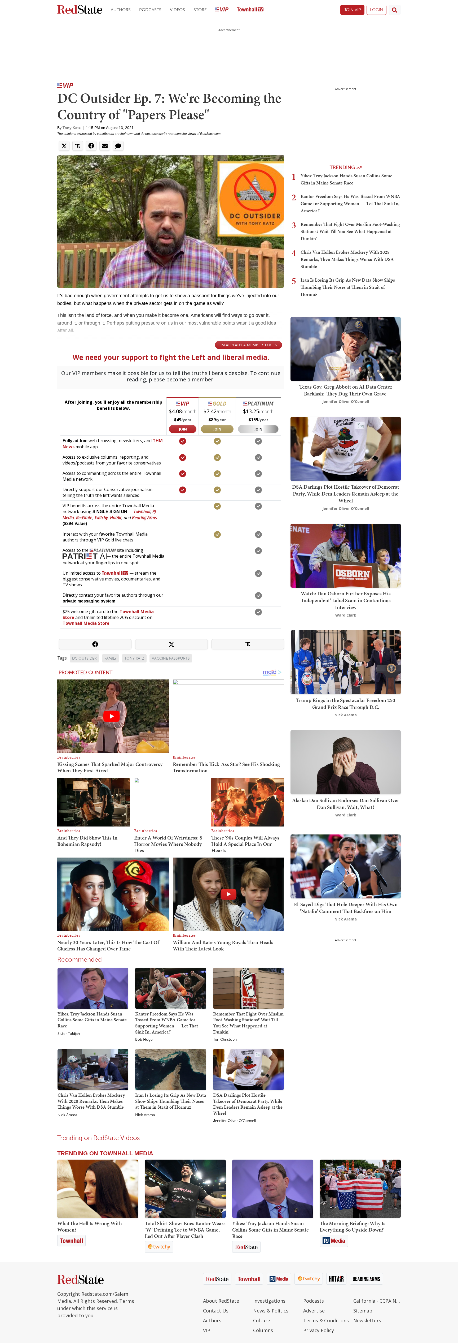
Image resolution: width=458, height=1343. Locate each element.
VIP (206, 1330)
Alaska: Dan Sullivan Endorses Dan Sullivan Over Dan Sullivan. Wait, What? (345, 804)
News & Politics (270, 1310)
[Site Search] (395, 10)
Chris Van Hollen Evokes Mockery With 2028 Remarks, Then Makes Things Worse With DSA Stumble (91, 1101)
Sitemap (362, 1310)
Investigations (269, 1301)
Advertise (314, 1310)
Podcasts (150, 9)
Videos (177, 9)
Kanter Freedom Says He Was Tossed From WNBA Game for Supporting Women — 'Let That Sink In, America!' (166, 1022)
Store (200, 9)
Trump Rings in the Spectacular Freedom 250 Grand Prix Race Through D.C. (345, 703)
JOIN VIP (352, 9)
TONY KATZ (134, 658)
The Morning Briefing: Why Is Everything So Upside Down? (352, 1226)
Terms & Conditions (326, 1320)
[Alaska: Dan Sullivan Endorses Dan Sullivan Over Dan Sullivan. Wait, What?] (345, 762)
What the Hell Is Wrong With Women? (89, 1226)
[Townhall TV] (250, 10)
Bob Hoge (144, 1040)
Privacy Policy (318, 1330)
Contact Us (215, 1310)
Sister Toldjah (69, 1034)
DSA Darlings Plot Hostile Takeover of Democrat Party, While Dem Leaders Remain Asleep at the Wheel (248, 1104)
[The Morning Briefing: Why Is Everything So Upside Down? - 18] (360, 1189)
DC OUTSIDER (84, 658)
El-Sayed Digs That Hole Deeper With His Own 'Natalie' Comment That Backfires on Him (346, 908)
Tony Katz (72, 128)
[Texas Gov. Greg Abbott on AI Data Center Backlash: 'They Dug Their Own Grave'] (345, 348)
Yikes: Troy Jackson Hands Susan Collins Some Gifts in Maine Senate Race (92, 1019)
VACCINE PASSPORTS (171, 658)
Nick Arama (67, 1115)
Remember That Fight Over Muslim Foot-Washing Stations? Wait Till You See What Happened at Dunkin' (248, 1022)
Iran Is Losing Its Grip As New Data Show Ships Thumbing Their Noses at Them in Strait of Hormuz (170, 1101)
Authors (121, 9)
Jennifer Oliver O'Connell (234, 1121)
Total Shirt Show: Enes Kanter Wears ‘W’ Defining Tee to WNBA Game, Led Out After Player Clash (185, 1230)
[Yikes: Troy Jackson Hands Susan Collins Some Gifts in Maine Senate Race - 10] (272, 1189)
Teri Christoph (225, 1040)
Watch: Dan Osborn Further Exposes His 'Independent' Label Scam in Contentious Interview (346, 600)
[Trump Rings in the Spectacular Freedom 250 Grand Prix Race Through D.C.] (345, 662)
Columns (263, 1330)
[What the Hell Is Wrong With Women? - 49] (97, 1189)
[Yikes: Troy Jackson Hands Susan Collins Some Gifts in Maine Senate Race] (93, 988)
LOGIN (376, 9)
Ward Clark (345, 615)
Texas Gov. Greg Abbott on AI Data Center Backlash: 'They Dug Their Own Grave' (345, 390)
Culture (261, 1320)
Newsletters (367, 1320)
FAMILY (110, 658)
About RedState (221, 1301)
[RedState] (79, 10)
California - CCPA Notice (377, 1301)
